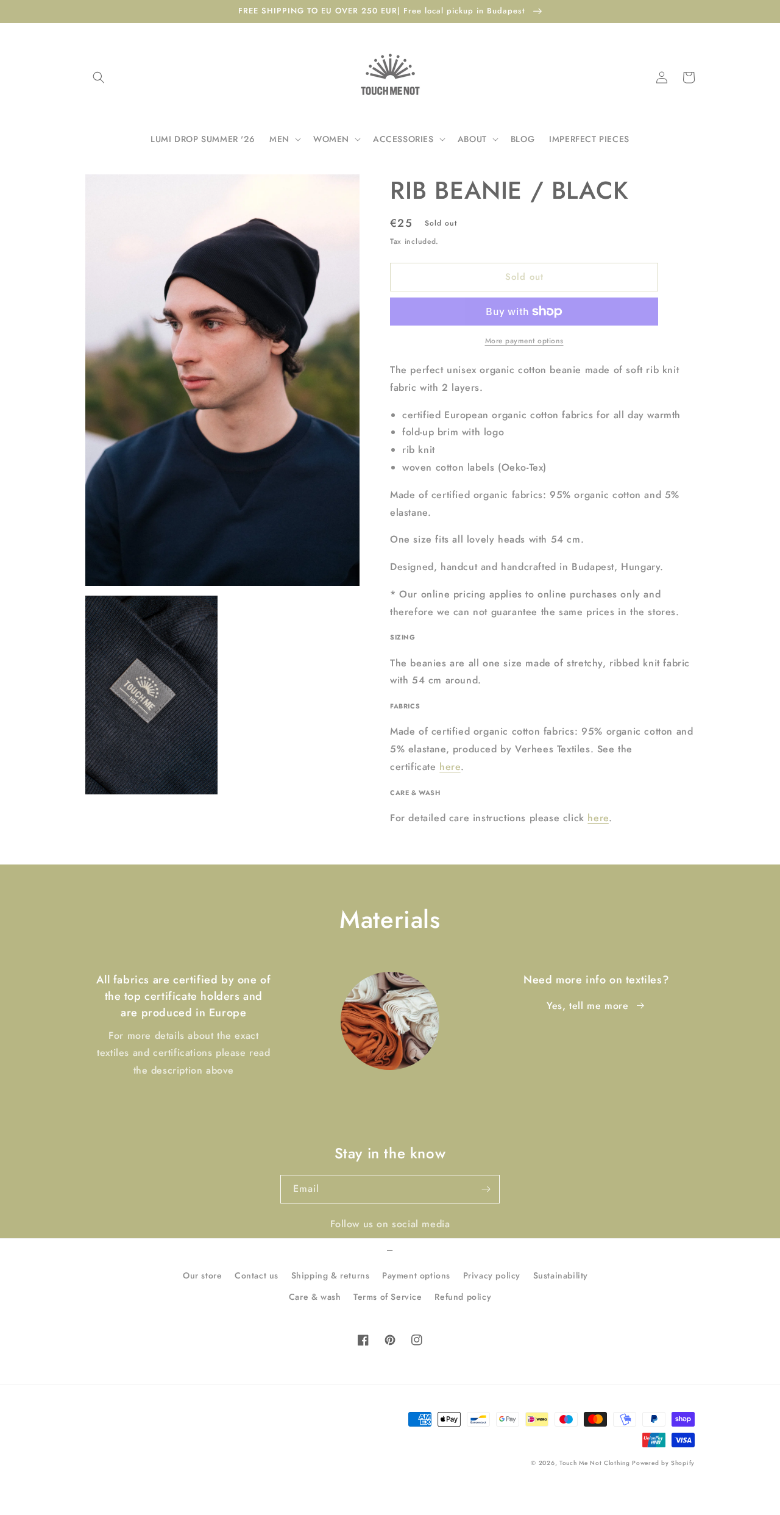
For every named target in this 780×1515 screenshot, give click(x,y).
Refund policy (462, 1297)
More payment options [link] (524, 340)
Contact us (256, 1275)
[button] (98, 77)
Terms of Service (387, 1297)
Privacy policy (491, 1275)
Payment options (416, 1275)
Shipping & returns (330, 1275)
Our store (202, 1275)
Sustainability (560, 1275)
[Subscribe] (485, 1189)
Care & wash (315, 1297)
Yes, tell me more (587, 1006)
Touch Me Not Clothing (595, 1462)
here (449, 767)
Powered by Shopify (663, 1462)
